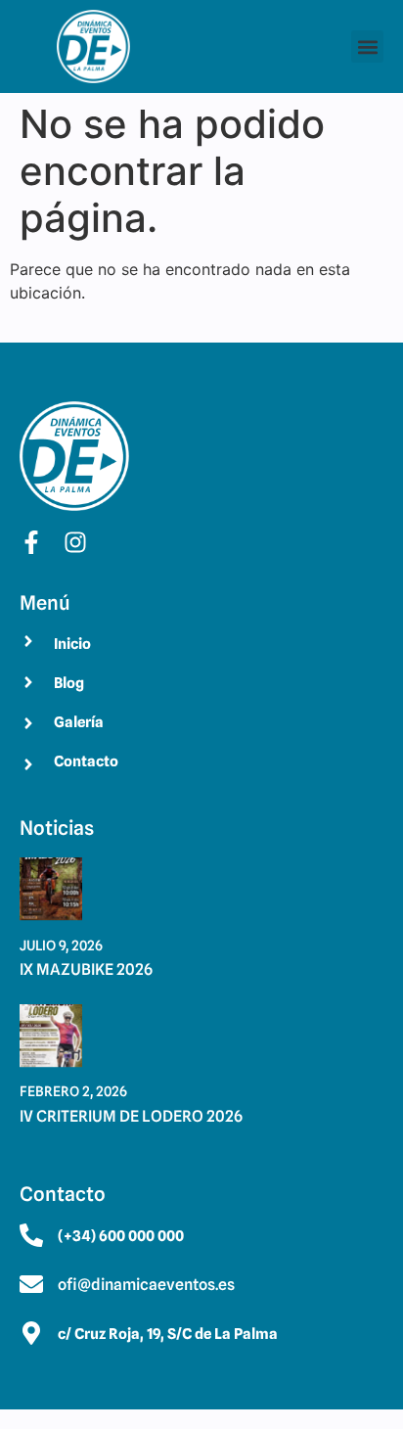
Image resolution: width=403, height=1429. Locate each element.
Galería (79, 722)
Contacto (86, 761)
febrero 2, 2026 (73, 1091)
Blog (69, 683)
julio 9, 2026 (61, 945)
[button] (367, 46)
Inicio (72, 644)
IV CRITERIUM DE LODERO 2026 (131, 1116)
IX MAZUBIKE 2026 (86, 969)
